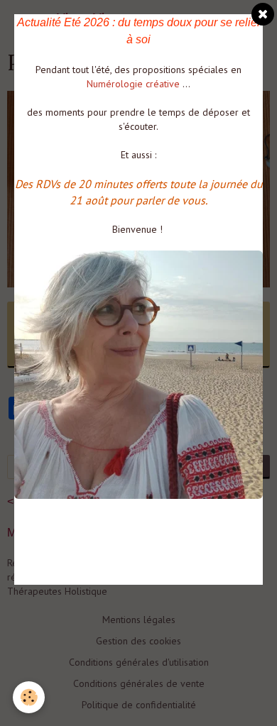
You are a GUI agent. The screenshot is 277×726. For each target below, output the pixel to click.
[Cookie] (29, 697)
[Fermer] (262, 14)
